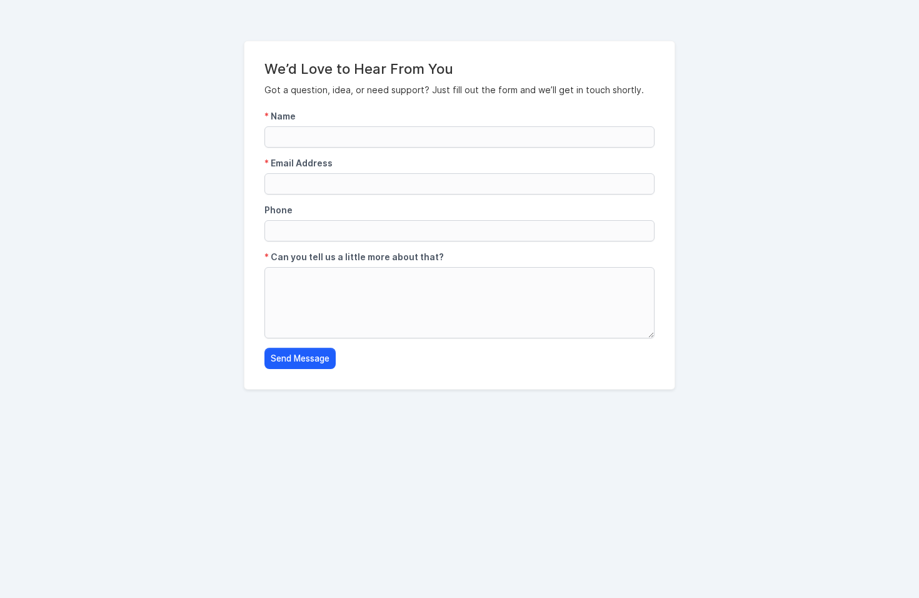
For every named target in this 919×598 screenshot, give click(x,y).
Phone (278, 210)
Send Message (300, 358)
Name (280, 116)
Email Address (298, 163)
